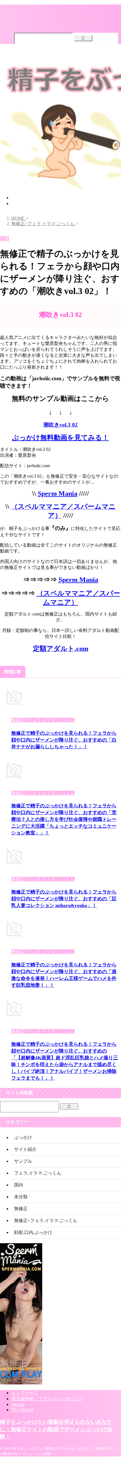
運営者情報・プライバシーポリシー (47, 1398)
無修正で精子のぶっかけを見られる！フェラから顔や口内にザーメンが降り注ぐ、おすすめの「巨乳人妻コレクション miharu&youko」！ (63, 898)
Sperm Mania (57, 493)
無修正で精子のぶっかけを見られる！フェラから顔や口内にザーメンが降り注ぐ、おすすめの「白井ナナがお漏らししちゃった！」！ (63, 740)
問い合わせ (22, 1409)
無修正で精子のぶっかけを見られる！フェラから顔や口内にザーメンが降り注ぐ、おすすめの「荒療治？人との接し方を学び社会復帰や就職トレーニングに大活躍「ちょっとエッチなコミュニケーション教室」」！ (63, 819)
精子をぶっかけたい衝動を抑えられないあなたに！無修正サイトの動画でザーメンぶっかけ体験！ (56, 1429)
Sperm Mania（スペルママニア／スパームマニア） (61, 203)
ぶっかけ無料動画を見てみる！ (60, 437)
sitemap (18, 1404)
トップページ (24, 197)
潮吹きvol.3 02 (60, 425)
